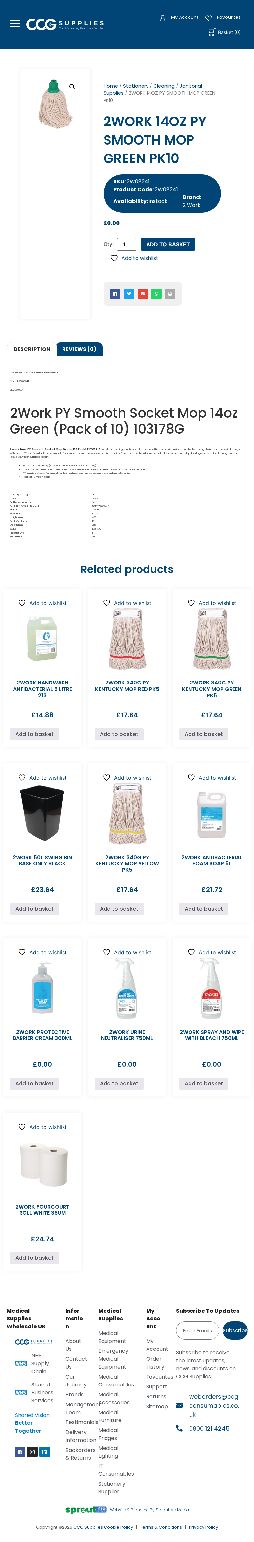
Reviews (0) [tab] (79, 349)
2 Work (192, 205)
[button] (72, 87)
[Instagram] (32, 1452)
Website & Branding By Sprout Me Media (149, 1510)
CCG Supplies (88, 1527)
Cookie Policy (118, 1527)
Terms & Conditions (161, 1527)
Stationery (135, 86)
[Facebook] (20, 1452)
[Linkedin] (44, 1452)
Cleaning (164, 86)
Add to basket (168, 244)
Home (111, 86)
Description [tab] (32, 349)
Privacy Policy (203, 1527)
